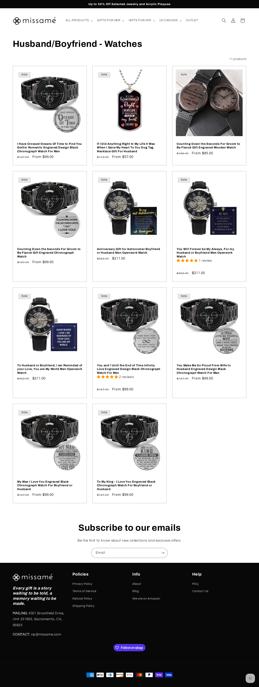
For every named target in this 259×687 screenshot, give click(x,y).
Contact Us (200, 591)
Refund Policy (82, 598)
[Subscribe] (163, 553)
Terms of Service (84, 591)
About (136, 583)
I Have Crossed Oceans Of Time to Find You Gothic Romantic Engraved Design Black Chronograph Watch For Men (49, 147)
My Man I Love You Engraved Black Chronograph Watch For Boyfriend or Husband (44, 485)
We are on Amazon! (146, 598)
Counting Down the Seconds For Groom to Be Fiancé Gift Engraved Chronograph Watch (49, 252)
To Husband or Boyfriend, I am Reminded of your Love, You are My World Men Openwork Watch (49, 369)
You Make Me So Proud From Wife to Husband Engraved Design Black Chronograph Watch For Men (204, 369)
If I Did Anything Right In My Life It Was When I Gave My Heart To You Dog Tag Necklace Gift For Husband (126, 147)
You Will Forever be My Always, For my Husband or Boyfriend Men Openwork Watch (205, 252)
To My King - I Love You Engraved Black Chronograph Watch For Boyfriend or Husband (126, 485)
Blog (135, 591)
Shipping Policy (83, 605)
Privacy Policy (82, 583)
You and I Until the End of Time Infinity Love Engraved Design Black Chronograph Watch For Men (128, 369)
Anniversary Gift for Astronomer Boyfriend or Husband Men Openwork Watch (128, 250)
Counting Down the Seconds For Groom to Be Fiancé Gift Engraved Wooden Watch (208, 145)
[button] (79, 20)
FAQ (195, 583)
